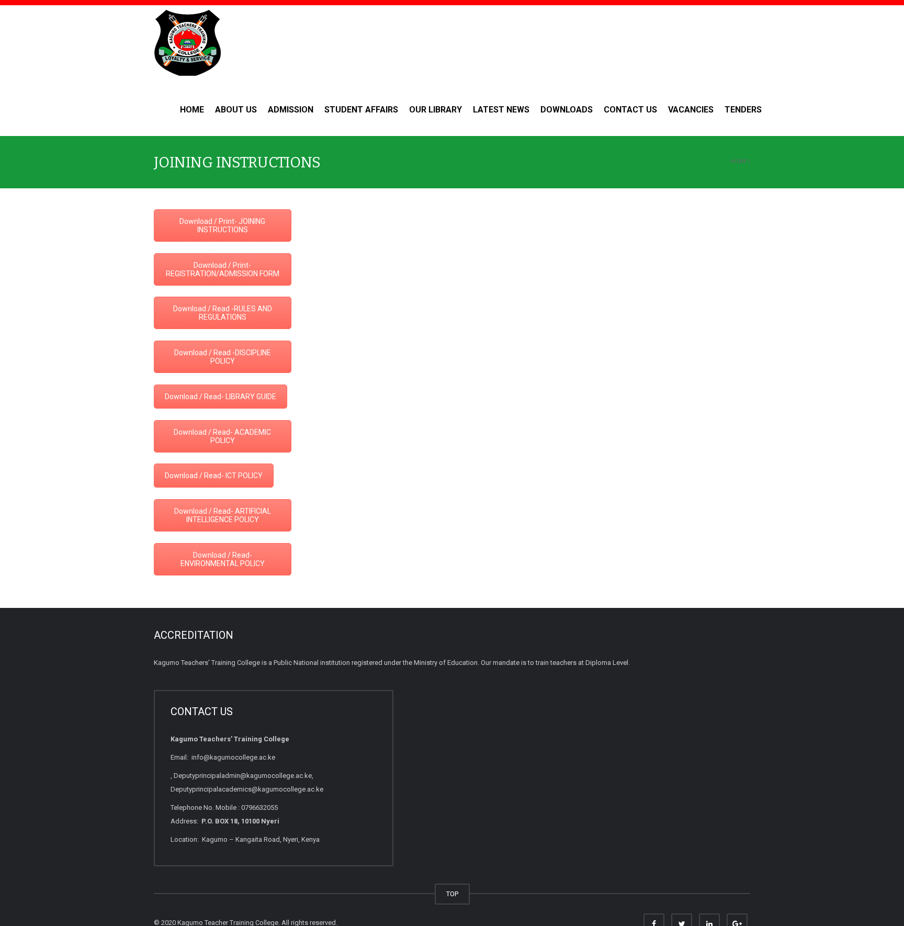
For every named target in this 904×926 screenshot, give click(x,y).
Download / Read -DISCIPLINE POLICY (222, 356)
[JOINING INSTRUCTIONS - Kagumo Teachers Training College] (187, 44)
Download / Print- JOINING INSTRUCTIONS (222, 225)
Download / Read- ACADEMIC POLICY (222, 436)
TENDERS (743, 110)
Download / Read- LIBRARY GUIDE (220, 396)
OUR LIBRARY (435, 110)
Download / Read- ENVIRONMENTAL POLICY (222, 559)
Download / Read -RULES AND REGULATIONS (222, 312)
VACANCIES (691, 110)
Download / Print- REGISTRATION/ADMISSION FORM (222, 269)
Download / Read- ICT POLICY (214, 475)
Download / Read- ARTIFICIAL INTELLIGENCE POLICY (222, 515)
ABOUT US (236, 110)
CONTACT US (630, 110)
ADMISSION (290, 110)
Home (192, 110)
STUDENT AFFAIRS (361, 110)
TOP (452, 894)
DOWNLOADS (566, 110)
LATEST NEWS (501, 110)
